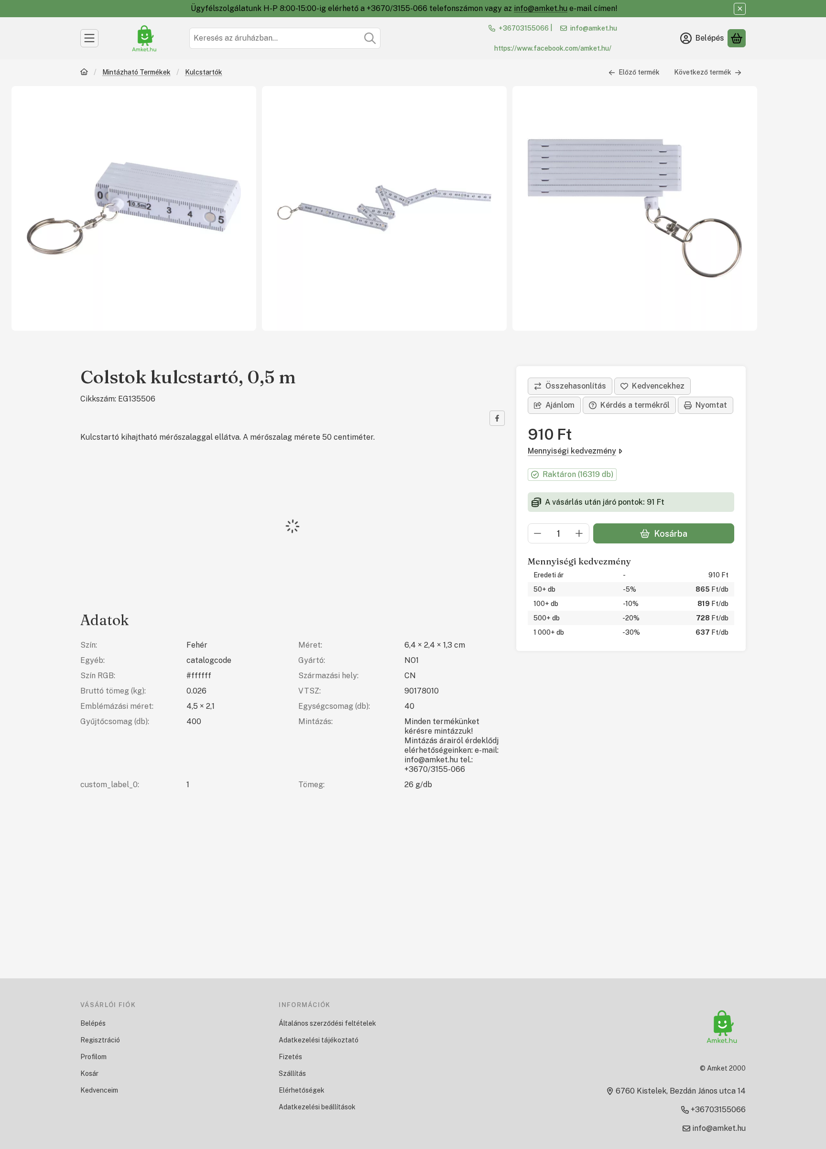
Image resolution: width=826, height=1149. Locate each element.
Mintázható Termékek (136, 72)
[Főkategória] (84, 72)
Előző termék (639, 72)
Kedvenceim (99, 1090)
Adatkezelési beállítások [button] (317, 1107)
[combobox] (284, 38)
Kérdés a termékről (635, 405)
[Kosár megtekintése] (737, 38)
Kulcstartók (203, 72)
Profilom (93, 1057)
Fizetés (290, 1057)
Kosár (89, 1073)
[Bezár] (740, 9)
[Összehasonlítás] (570, 386)
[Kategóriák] (89, 38)
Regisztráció (100, 1040)
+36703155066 (524, 28)
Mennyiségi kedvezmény (572, 450)
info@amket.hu (540, 8)
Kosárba (670, 534)
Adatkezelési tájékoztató (319, 1040)
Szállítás (292, 1073)
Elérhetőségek (302, 1090)
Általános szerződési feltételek (327, 1023)
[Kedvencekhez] (652, 386)
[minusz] (537, 533)
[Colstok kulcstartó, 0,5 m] (133, 208)
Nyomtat (711, 405)
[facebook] (497, 418)
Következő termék (702, 72)
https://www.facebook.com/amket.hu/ (552, 48)
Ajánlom (560, 405)
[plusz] (579, 533)
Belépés (93, 1023)
